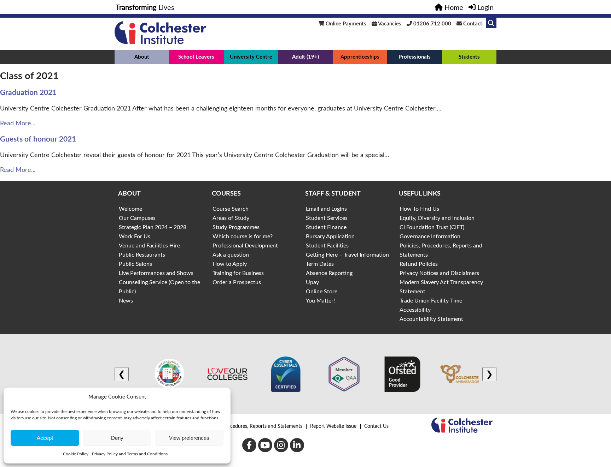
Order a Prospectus (237, 282)
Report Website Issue (333, 426)
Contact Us (376, 426)
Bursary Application (330, 236)
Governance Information (430, 236)
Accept (45, 438)
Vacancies (389, 23)
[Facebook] (249, 445)
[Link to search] (491, 23)
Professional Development (245, 246)
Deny (117, 438)
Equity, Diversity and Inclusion (437, 218)
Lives (145, 7)
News (126, 301)
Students (469, 57)
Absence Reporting (329, 273)
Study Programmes (236, 227)
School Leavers (196, 57)
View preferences (189, 438)
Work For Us (134, 236)
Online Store (321, 291)
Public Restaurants (142, 255)
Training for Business (238, 273)
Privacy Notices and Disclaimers (439, 273)
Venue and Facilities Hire (149, 246)
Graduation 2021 (28, 92)
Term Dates (320, 264)
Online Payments (345, 23)
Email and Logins (326, 209)
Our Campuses (137, 218)
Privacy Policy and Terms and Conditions (130, 454)
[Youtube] (265, 445)
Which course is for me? (243, 236)
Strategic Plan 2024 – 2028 (152, 227)
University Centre (251, 57)
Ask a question (231, 255)
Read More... (17, 123)
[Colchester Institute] (160, 42)
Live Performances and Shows (156, 273)
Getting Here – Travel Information (347, 255)
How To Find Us (419, 209)
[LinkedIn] (297, 445)
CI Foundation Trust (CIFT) (432, 227)
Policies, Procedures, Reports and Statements (253, 426)
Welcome (130, 209)
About (141, 57)
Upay (312, 282)
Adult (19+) (305, 57)
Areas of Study (231, 218)
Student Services (327, 218)
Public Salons (135, 264)
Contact (472, 23)
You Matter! (320, 301)
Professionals (414, 57)
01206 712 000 (431, 23)
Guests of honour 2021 (38, 139)
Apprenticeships (360, 57)
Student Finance (326, 227)
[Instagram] (281, 445)
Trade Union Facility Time (431, 301)
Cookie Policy (75, 454)
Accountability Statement (431, 319)
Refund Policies (419, 264)
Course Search (231, 209)
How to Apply (230, 264)
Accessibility (415, 310)
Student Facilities (327, 246)
